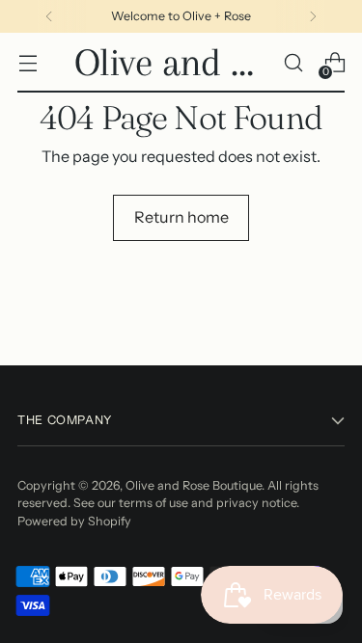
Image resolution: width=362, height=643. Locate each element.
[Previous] (49, 16)
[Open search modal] (293, 63)
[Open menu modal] (27, 63)
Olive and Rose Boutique (193, 485)
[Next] (313, 16)
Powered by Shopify (74, 521)
